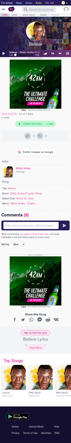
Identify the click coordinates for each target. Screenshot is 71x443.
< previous (52, 53)
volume (45, 53)
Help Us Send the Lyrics (35, 332)
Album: (6, 203)
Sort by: (5, 244)
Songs (43, 15)
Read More (35, 347)
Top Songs (13, 360)
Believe (55, 15)
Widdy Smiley (29, 15)
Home (5, 15)
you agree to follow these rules (34, 233)
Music (15, 15)
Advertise (46, 433)
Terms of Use (30, 433)
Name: (5, 193)
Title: (4, 188)
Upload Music (36, 426)
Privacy (15, 433)
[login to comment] (35, 225)
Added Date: (9, 198)
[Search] (26, 9)
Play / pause (3, 53)
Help (56, 426)
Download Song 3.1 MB (38, 123)
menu (67, 53)
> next (60, 53)
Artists (15, 426)
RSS (57, 433)
